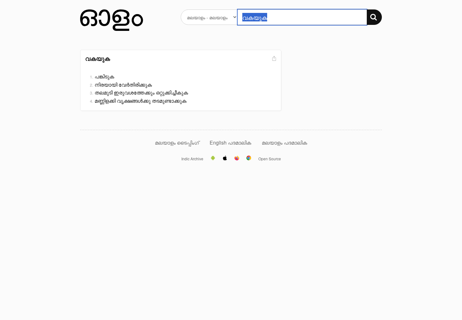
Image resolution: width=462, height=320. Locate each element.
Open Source (269, 158)
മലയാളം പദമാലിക (284, 142)
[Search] (374, 17)
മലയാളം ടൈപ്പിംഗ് (177, 142)
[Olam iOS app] (225, 158)
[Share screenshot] (273, 58)
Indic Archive (192, 158)
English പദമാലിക (231, 142)
